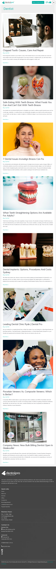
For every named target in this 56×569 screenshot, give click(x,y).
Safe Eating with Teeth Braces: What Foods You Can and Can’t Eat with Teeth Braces (27, 104)
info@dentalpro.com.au (7, 542)
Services (3, 495)
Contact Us (4, 500)
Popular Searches (5, 506)
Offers (2, 498)
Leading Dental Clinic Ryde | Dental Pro (22, 324)
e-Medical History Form (7, 504)
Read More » (6, 62)
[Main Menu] (53, 2)
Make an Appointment (38, 2)
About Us (3, 493)
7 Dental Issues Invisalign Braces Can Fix (23, 159)
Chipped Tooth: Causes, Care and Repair (23, 50)
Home (2, 491)
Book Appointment (5, 502)
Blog (4, 53)
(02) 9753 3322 (6, 546)
